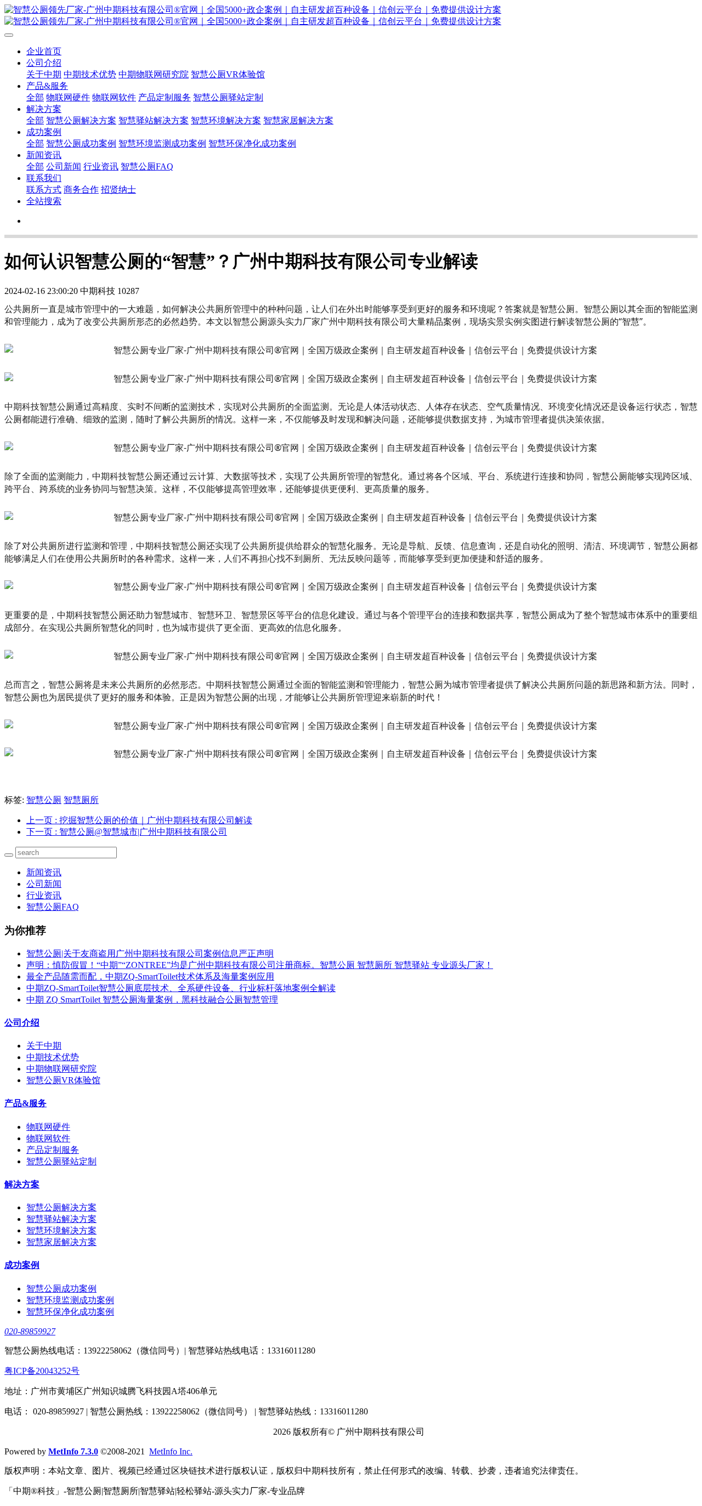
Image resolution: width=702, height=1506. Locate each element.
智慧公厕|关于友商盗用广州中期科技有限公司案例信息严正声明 (150, 953)
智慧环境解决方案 (226, 120)
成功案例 (43, 132)
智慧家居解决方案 (298, 120)
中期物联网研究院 (153, 74)
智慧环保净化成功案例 (252, 143)
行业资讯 (100, 166)
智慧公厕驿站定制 (228, 97)
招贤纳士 (118, 189)
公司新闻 (63, 166)
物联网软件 (114, 97)
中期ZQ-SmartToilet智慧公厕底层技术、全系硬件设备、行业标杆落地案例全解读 (181, 988)
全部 (35, 97)
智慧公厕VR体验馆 (228, 74)
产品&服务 (47, 85)
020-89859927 (29, 1331)
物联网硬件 (68, 97)
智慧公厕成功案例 (81, 143)
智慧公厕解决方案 (81, 120)
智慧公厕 (43, 800)
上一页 (139, 820)
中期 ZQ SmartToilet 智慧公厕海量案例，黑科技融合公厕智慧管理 (152, 999)
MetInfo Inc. (171, 1451)
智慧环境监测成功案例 (162, 143)
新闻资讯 (43, 155)
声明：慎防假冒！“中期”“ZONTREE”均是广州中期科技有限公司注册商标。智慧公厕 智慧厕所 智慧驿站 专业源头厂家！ (259, 965)
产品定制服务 (164, 97)
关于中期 (43, 74)
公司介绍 (43, 62)
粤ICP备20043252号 (42, 1370)
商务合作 (81, 189)
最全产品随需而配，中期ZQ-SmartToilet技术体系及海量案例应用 (150, 976)
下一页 (126, 831)
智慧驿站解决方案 (153, 120)
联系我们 (43, 178)
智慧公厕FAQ (147, 166)
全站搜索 (43, 201)
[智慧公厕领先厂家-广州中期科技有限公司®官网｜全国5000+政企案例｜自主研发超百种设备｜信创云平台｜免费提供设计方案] (351, 15)
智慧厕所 (81, 800)
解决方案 (43, 109)
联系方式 (43, 189)
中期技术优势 (90, 74)
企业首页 (43, 51)
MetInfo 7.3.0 (73, 1451)
